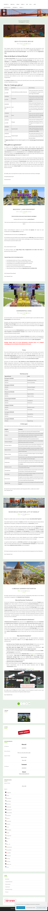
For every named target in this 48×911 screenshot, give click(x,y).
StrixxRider (8, 852)
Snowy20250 (8, 850)
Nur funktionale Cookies (30, 907)
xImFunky (8, 861)
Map (30, 4)
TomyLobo (8, 855)
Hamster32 (8, 821)
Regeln (18, 4)
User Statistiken (7, 7)
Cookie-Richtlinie (8, 881)
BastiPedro (8, 801)
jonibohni (29, 211)
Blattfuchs (8, 804)
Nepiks (7, 832)
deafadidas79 (9, 809)
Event (35, 4)
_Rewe (7, 795)
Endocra (8, 818)
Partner (6, 892)
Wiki (27, 4)
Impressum (7, 886)
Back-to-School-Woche (24, 41)
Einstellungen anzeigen (41, 907)
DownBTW (8, 815)
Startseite (6, 4)
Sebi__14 (8, 844)
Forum (22, 4)
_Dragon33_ (8, 792)
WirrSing (8, 858)
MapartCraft (33, 653)
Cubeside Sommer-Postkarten (24, 588)
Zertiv (7, 867)
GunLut (29, 43)
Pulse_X (8, 838)
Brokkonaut (8, 807)
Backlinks (7, 879)
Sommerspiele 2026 (24, 311)
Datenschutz (7, 884)
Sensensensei (9, 847)
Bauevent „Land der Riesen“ (24, 209)
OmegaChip (8, 835)
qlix (7, 841)
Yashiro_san (8, 864)
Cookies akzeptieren (20, 907)
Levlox (7, 827)
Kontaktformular (8, 889)
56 (26, 703)
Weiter (29, 703)
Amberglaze (8, 798)
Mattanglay (8, 829)
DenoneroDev (9, 812)
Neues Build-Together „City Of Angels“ (24, 512)
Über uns (12, 4)
